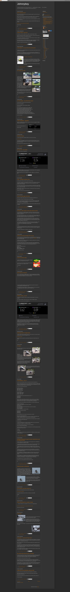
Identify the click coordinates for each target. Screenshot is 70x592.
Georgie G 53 (45, 27)
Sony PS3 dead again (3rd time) (23, 196)
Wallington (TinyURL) (19, 336)
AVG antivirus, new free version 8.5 (24, 488)
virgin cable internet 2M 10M (22, 132)
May (44, 53)
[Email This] (28, 28)
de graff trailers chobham (21, 97)
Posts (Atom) (21, 582)
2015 (44, 41)
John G (45, 28)
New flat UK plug (20, 135)
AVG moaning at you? (21, 12)
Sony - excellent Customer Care (23, 179)
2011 (44, 45)
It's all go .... (19, 345)
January (45, 57)
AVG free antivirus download (20, 491)
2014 (44, 42)
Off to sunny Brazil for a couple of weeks (25, 502)
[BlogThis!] (29, 28)
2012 (44, 44)
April (44, 54)
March (44, 55)
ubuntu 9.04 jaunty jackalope (22, 292)
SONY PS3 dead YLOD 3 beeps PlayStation (23, 207)
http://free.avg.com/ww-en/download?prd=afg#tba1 (23, 23)
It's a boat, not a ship (21, 70)
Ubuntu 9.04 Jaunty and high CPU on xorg (25, 235)
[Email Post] (27, 28)
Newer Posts (18, 581)
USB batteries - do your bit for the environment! (26, 47)
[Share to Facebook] (30, 175)
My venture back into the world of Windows (25, 553)
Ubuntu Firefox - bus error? (22, 32)
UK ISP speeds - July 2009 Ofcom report (25, 100)
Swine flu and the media (22, 257)
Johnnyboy (23, 4)
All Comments (45, 36)
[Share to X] (30, 28)
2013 (44, 43)
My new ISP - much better (22, 149)
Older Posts (39, 581)
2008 (44, 58)
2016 (44, 40)
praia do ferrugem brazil (21, 510)
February (45, 56)
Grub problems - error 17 (22, 380)
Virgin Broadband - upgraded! (23, 120)
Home (29, 581)
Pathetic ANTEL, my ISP (22, 295)
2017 (44, 39)
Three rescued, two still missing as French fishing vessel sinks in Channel (47, 22)
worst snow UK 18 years (21, 534)
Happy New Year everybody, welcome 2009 (25, 570)
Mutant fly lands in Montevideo (23, 466)
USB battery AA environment (22, 67)
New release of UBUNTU (22, 272)
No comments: (24, 28)
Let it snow (19, 513)
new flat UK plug (20, 146)
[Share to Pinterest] (31, 28)
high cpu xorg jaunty (21, 254)
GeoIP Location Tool (45, 12)
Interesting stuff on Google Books (23, 332)
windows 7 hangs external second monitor (23, 232)
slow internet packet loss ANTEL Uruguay (23, 329)
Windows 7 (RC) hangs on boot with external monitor (27, 210)
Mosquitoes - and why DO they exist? (24, 537)
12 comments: (24, 253)
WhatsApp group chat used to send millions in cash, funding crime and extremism (48, 21)
